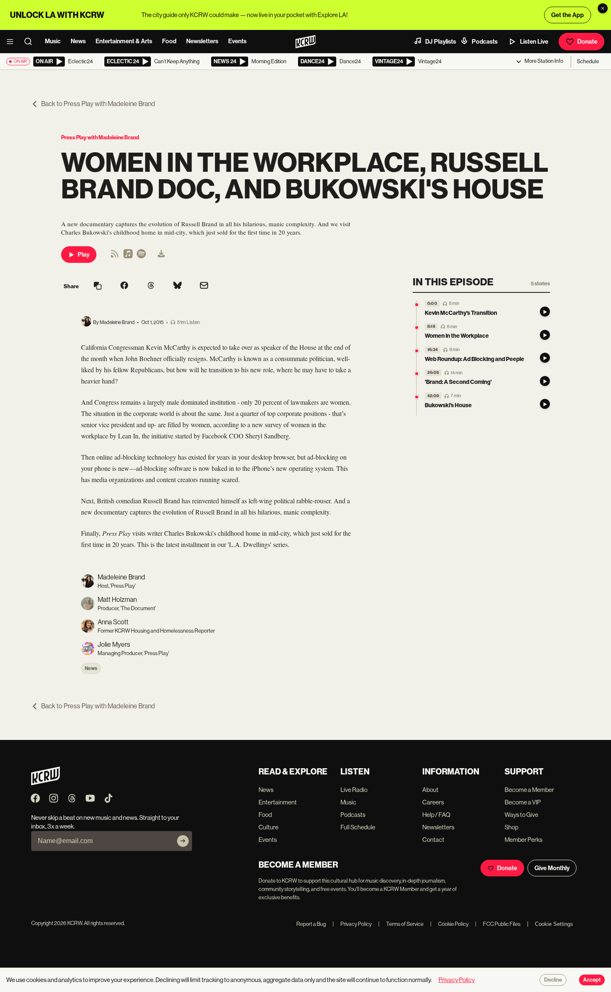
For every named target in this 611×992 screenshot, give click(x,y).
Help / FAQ (436, 814)
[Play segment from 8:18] (416, 328)
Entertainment (278, 802)
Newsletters (202, 41)
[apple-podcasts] (128, 256)
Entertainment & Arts (124, 41)
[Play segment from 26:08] (416, 374)
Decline (553, 980)
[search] (31, 41)
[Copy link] (98, 286)
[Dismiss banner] (603, 8)
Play (83, 254)
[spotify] (141, 256)
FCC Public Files (497, 924)
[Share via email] (204, 286)
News (78, 41)
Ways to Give (521, 814)
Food (169, 41)
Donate (587, 41)
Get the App (567, 15)
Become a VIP (523, 802)
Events (237, 41)
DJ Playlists (440, 41)
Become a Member (529, 789)
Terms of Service (401, 924)
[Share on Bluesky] (177, 286)
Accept (592, 980)
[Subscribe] (183, 841)
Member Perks (523, 839)
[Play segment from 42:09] (416, 397)
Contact (433, 839)
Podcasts (485, 41)
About (430, 789)
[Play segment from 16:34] (416, 351)
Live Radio (353, 789)
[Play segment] (545, 312)
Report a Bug (311, 924)
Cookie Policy (449, 924)
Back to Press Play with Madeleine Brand (98, 104)
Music (53, 41)
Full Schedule (357, 827)
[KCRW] (45, 783)
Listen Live (534, 41)
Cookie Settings (554, 924)
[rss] (115, 256)
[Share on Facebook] (124, 286)
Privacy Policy (352, 924)
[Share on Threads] (151, 286)
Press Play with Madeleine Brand (100, 137)
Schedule (588, 61)
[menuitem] (161, 254)
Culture (268, 827)
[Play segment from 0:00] (416, 304)
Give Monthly (552, 868)
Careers (433, 802)
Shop (511, 827)
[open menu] (12, 41)
